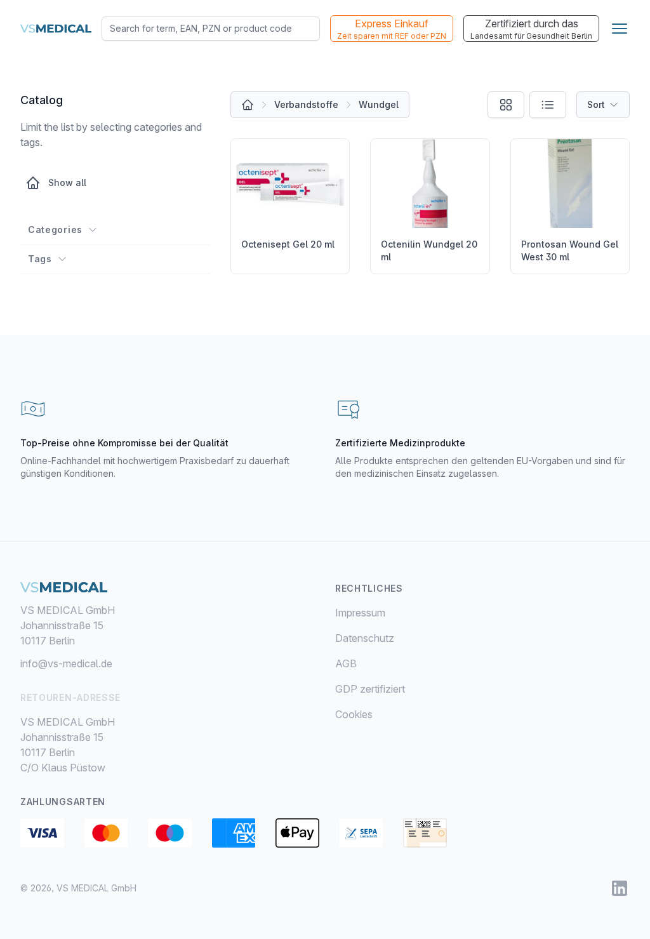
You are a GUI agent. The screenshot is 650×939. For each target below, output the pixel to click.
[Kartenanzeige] (506, 104)
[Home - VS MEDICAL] (55, 28)
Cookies (354, 714)
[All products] (247, 104)
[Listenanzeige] (547, 104)
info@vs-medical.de (66, 663)
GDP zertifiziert (370, 689)
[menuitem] (482, 612)
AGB (346, 663)
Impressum (360, 612)
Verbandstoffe (306, 104)
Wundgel (379, 104)
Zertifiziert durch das (531, 29)
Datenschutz (364, 638)
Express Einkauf (391, 29)
